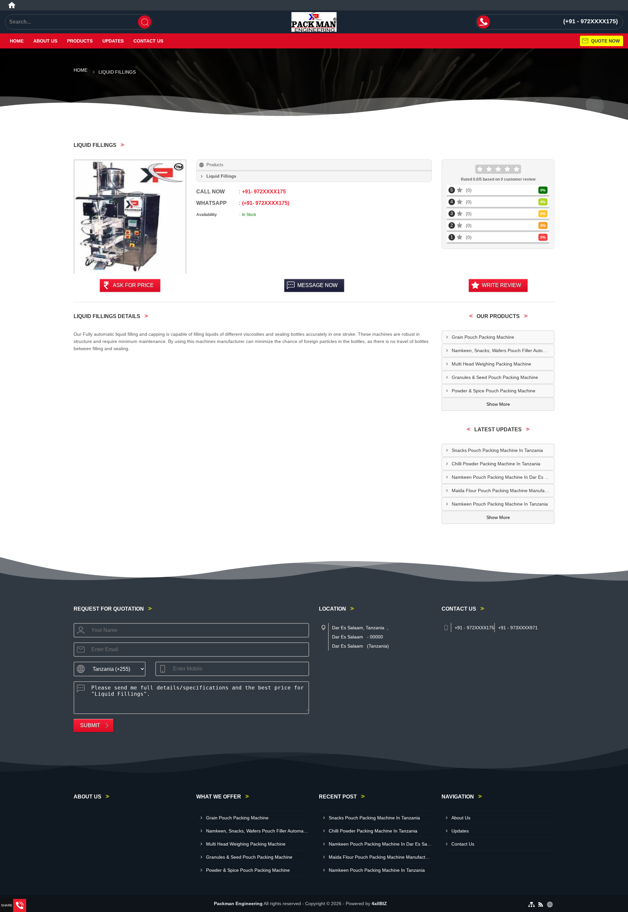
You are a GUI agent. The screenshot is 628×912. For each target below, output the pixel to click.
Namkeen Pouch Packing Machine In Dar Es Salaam (503, 477)
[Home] (12, 5)
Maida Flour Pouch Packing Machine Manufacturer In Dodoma (503, 490)
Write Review (501, 285)
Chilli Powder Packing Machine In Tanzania (496, 463)
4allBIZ (379, 903)
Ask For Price (133, 285)
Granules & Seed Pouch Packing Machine (495, 377)
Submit (90, 725)
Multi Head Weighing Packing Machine (491, 364)
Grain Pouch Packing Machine (483, 337)
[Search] (144, 21)
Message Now (317, 285)
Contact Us (148, 41)
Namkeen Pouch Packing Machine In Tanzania (500, 504)
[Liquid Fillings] (130, 217)
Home (17, 41)
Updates (113, 41)
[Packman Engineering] (314, 22)
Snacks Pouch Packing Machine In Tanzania (497, 450)
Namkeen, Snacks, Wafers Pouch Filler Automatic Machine (503, 350)
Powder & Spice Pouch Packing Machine (493, 390)
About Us (45, 41)
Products (80, 41)
